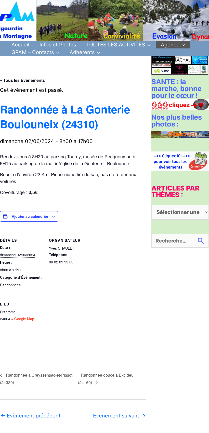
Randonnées (10, 284)
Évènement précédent (30, 416)
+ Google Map (22, 318)
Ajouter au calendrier (30, 216)
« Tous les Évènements (22, 80)
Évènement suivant (119, 416)
